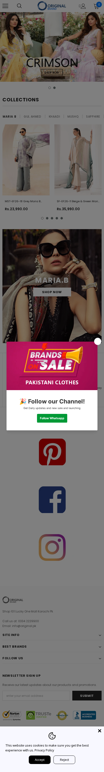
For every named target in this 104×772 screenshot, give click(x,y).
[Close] (99, 730)
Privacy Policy (44, 750)
